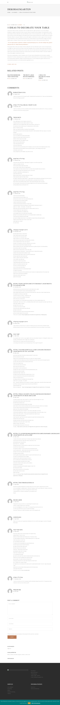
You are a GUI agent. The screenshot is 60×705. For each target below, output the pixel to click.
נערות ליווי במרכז (18, 577)
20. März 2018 (14, 24)
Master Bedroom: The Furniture (14, 76)
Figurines (20, 654)
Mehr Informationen (36, 703)
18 (24, 24)
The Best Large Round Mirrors (28, 76)
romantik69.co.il (19, 92)
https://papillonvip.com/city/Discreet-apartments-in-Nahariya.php (32, 284)
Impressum (33, 687)
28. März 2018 (14, 78)
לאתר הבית (16, 334)
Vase (15, 64)
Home (9, 12)
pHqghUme (17, 590)
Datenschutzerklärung (35, 688)
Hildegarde (17, 500)
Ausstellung (10, 688)
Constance (17, 517)
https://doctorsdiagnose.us (23, 483)
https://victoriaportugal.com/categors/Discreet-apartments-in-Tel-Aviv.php (32, 350)
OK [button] (29, 703)
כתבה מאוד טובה (18, 530)
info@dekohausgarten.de (38, 677)
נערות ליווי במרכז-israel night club (24, 105)
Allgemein (14, 12)
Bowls (9, 654)
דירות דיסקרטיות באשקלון (20, 230)
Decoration (16, 654)
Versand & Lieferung (11, 691)
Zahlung (9, 693)
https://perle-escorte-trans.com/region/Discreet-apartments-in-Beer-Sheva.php (32, 395)
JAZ (9, 24)
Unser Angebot (10, 687)
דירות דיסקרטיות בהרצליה (20, 322)
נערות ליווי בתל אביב (19, 159)
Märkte (9, 690)
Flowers (9, 64)
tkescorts (17, 117)
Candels (11, 654)
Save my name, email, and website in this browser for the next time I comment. (24, 634)
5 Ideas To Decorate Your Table (44, 76)
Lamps (12, 64)
